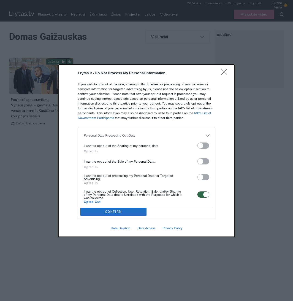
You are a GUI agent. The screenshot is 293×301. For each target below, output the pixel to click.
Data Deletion (120, 228)
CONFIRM (113, 211)
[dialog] (146, 150)
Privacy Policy (172, 228)
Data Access (146, 228)
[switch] (203, 145)
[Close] (225, 73)
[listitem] (146, 135)
